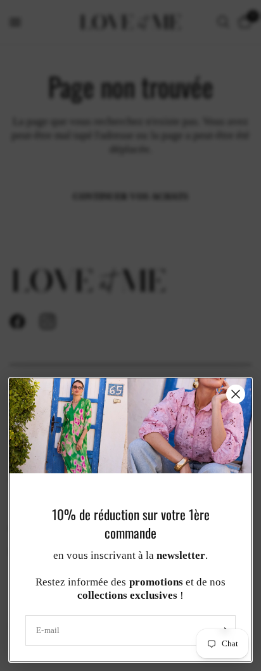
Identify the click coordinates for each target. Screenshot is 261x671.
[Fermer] (235, 394)
